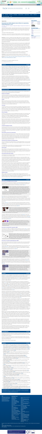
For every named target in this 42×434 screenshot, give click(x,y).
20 (8, 285)
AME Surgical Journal (14, 398)
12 (10, 280)
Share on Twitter (33, 37)
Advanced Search (38, 12)
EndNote (32, 30)
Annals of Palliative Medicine (15, 407)
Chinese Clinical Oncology (15, 412)
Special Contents (27, 14)
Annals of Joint (13, 404)
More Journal (22, 421)
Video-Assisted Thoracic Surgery (24, 420)
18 (7, 285)
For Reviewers (15, 14)
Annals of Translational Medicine (15, 410)
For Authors (10, 14)
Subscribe (39, 4)
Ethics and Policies (20, 14)
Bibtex (32, 29)
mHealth (22, 410)
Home (3, 14)
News (11, 16)
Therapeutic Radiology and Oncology (25, 414)
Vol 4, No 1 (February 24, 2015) (8, 18)
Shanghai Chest (22, 413)
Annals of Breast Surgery (14, 400)
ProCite (32, 31)
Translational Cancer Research (24, 416)
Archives (31, 14)
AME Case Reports (14, 397)
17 (8, 283)
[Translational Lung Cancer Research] (16, 8)
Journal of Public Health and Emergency (25, 405)
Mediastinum (22, 409)
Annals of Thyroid (13, 409)
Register (12, 4)
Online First (35, 14)
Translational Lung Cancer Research (25, 419)
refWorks (32, 33)
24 (13, 289)
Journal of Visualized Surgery (24, 407)
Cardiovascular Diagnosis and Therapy (16, 411)
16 (5, 282)
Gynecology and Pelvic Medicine (15, 417)
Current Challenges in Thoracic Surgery (16, 413)
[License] (34, 25)
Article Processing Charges (5, 16)
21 (2, 287)
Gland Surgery (13, 416)
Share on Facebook (33, 36)
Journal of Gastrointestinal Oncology (25, 398)
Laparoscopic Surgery (23, 408)
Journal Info (6, 14)
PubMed (27, 344)
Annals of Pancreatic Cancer (15, 408)
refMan (32, 32)
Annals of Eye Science (14, 403)
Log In (8, 4)
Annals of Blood (13, 399)
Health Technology (14, 418)
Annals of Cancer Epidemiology (15, 401)
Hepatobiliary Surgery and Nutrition (15, 419)
